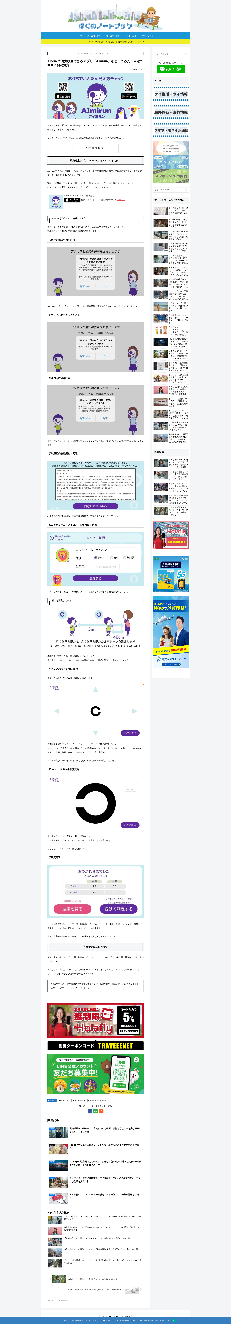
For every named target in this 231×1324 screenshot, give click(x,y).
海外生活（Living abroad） (99, 1100)
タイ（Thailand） (80, 1100)
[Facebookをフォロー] (90, 1111)
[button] (186, 54)
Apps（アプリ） (65, 1100)
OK (174, 1320)
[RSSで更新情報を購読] (101, 1111)
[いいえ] (228, 1320)
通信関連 (53, 1100)
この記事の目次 (93, 148)
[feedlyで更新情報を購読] (95, 1111)
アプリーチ (121, 200)
